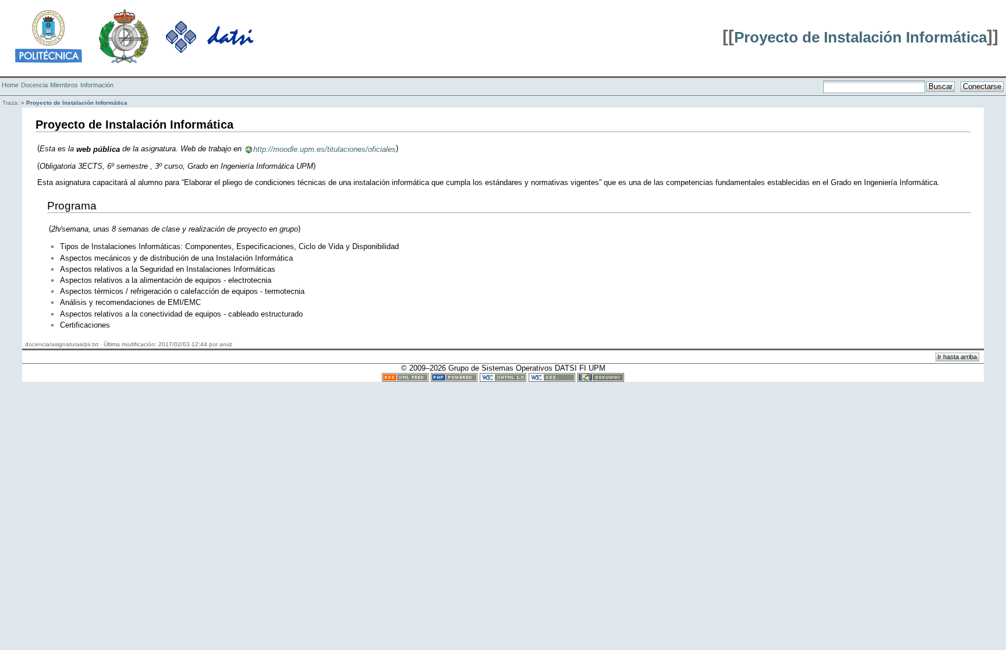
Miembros (64, 84)
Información (97, 84)
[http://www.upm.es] (49, 35)
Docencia (34, 84)
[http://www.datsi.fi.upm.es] (209, 35)
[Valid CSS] (552, 376)
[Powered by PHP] (454, 376)
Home (10, 84)
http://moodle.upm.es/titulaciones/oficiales (324, 149)
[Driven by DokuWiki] (601, 376)
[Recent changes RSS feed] (405, 376)
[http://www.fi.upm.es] (123, 35)
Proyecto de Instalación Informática (860, 37)
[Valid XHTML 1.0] (503, 376)
